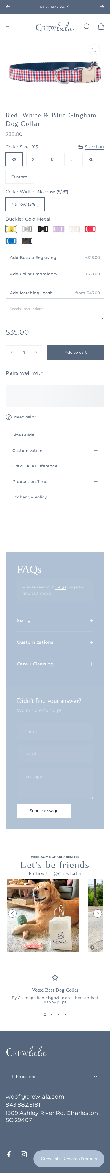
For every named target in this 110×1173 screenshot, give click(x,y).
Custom (19, 176)
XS (13, 159)
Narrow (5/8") (25, 204)
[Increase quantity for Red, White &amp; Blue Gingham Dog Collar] (36, 353)
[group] (43, 915)
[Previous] (8, 7)
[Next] (102, 7)
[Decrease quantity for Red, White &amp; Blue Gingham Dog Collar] (12, 353)
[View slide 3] (58, 1014)
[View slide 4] (65, 1014)
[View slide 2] (51, 1014)
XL (90, 159)
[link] (55, 1117)
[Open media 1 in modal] (94, 49)
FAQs (60, 587)
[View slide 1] (44, 1014)
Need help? (25, 417)
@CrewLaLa (67, 873)
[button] (12, 913)
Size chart (94, 146)
